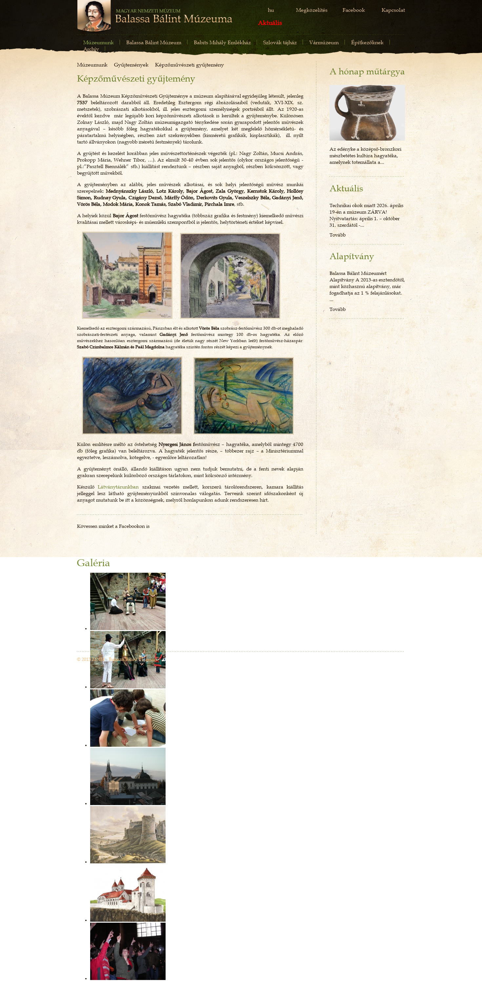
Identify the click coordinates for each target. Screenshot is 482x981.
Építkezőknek (367, 42)
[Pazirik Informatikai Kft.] (394, 660)
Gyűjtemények (131, 64)
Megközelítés (312, 10)
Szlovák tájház (280, 42)
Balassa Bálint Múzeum (153, 42)
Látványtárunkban (120, 486)
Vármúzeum (324, 42)
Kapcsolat (393, 10)
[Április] (367, 113)
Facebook (354, 10)
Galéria (93, 563)
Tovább (338, 234)
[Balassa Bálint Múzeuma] (154, 17)
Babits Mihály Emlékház (222, 42)
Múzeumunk (98, 42)
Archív (91, 49)
